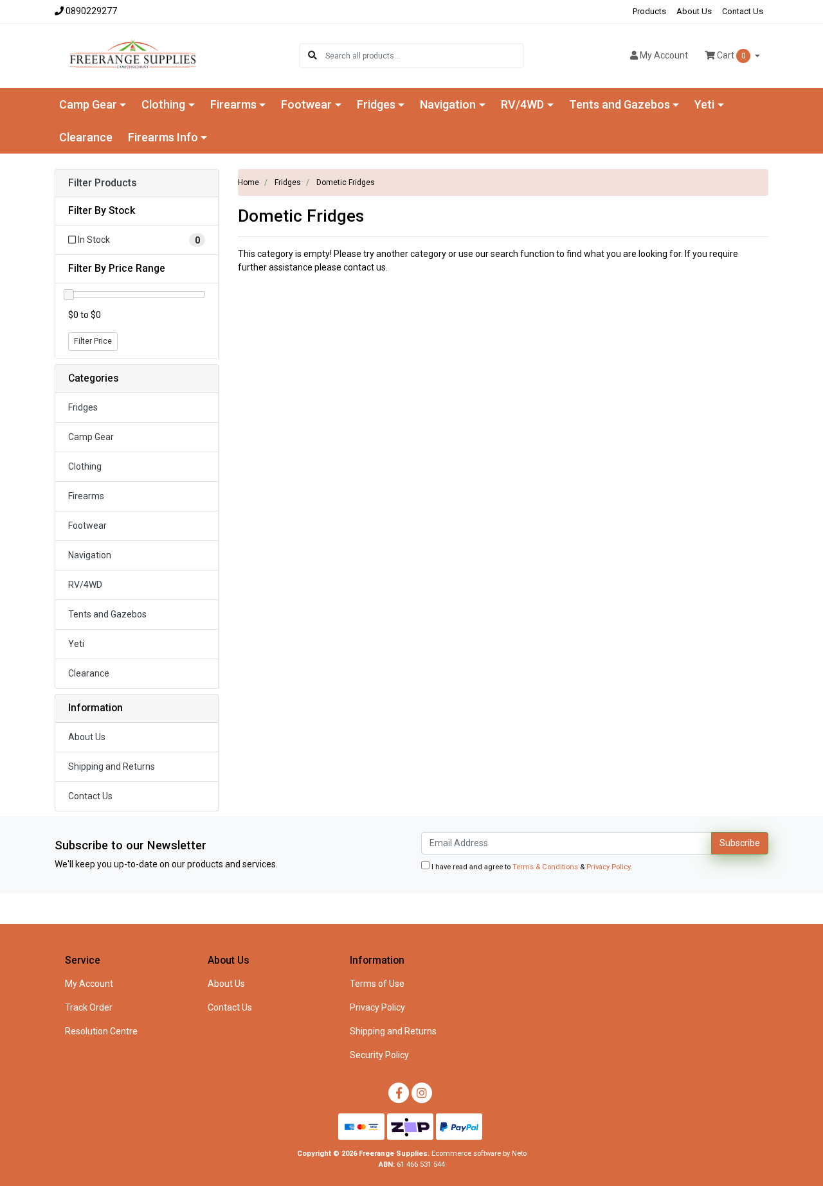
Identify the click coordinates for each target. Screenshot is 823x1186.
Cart (730, 55)
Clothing (85, 466)
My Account (89, 983)
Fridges (83, 407)
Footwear (87, 525)
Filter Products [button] (102, 183)
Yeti (76, 644)
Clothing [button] (163, 104)
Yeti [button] (704, 104)
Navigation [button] (448, 104)
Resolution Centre (101, 1031)
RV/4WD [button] (522, 104)
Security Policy (379, 1055)
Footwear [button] (306, 104)
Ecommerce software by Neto (479, 1153)
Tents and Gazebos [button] (619, 104)
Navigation (89, 555)
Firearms (86, 496)
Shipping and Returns (111, 766)
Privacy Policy (608, 867)
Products (649, 11)
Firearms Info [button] (163, 137)
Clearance (86, 137)
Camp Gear (91, 437)
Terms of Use (377, 983)
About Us (694, 11)
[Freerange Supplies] (133, 54)
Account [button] (664, 55)
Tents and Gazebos (107, 614)
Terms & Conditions (545, 867)
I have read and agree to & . (531, 867)
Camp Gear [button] (88, 104)
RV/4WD (85, 585)
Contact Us (742, 11)
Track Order (89, 1007)
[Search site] (312, 55)
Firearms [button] (233, 104)
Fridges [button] (376, 104)
